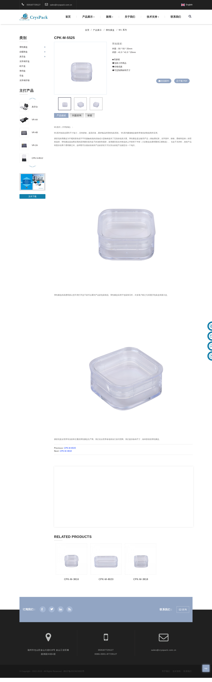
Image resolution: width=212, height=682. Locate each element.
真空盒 (22, 56)
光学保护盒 (24, 61)
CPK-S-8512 (37, 158)
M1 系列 (123, 30)
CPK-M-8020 (70, 448)
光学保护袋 (24, 80)
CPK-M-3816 (71, 579)
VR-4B (35, 132)
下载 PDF (183, 81)
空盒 (21, 75)
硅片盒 (22, 66)
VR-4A (35, 119)
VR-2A (35, 145)
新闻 (108, 17)
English (189, 4)
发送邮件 (165, 81)
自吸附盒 (23, 52)
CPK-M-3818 (66, 451)
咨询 (184, 609)
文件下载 (32, 196)
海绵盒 (22, 71)
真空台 (35, 107)
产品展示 (87, 17)
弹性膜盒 (110, 30)
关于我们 (130, 17)
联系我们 (176, 17)
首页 (68, 17)
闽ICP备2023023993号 (73, 671)
